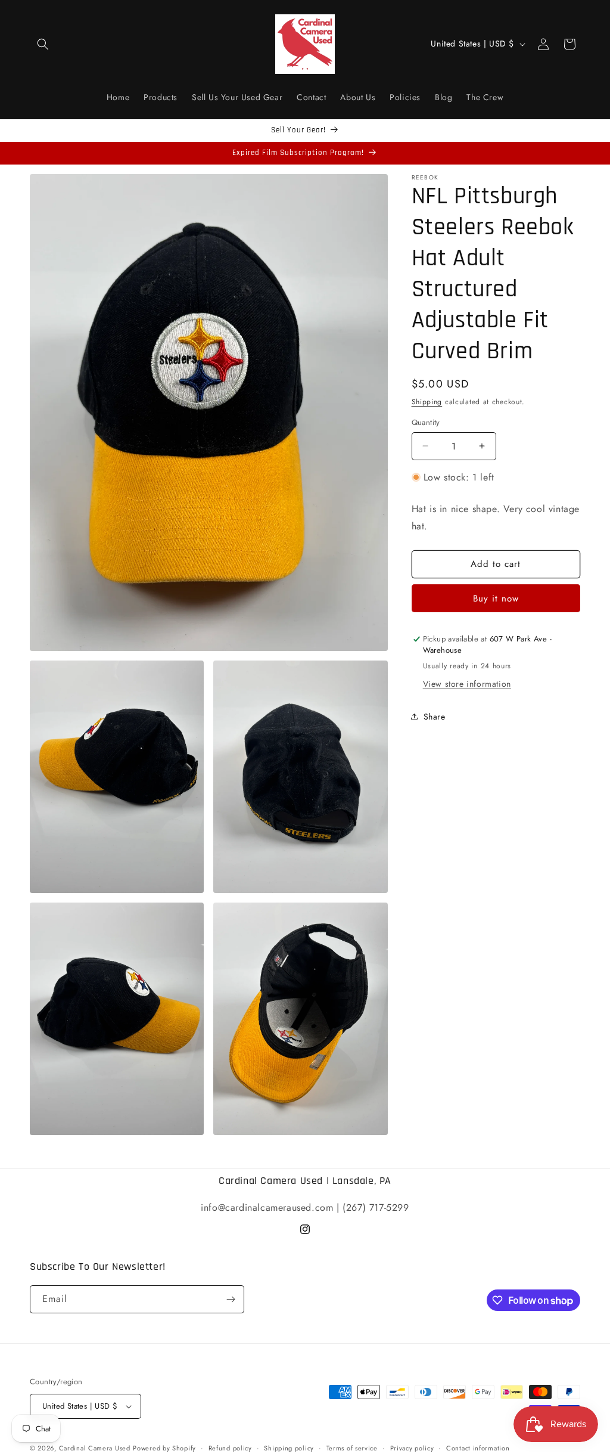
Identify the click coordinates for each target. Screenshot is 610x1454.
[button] (43, 44)
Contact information (477, 1448)
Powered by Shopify (164, 1448)
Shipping (427, 401)
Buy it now (496, 598)
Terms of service (352, 1448)
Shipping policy (289, 1448)
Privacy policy (412, 1448)
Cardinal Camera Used (94, 1448)
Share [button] (435, 717)
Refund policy (230, 1448)
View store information (467, 684)
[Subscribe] (230, 1299)
